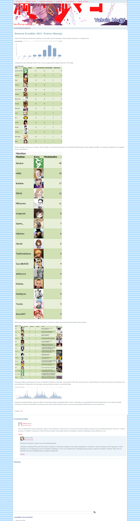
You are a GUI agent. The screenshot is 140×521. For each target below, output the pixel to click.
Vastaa (20, 434)
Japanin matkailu (46, 1)
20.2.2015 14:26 (29, 439)
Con (22, 411)
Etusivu (19, 1)
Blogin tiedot (31, 1)
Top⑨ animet (83, 1)
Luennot (59, 1)
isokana (25, 423)
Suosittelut (70, 1)
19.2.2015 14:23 (27, 425)
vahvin (26, 28)
